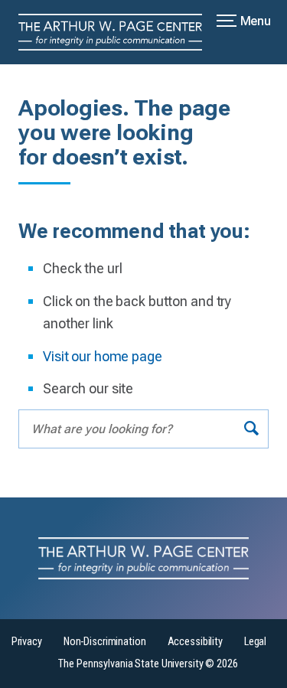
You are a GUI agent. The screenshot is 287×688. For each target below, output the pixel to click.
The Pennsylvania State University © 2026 (147, 663)
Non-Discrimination (105, 641)
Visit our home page (102, 356)
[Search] (251, 429)
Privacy (26, 641)
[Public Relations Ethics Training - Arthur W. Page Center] (119, 32)
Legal (255, 641)
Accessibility (195, 641)
